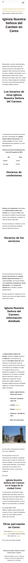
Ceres (17, 405)
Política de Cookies (19, 550)
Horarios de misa (7, 9)
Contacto (18, 552)
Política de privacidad (8, 550)
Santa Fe (18, 409)
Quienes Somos (11, 552)
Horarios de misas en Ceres (13, 11)
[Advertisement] (14, 48)
